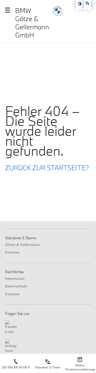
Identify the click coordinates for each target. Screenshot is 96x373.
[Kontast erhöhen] (79, 3)
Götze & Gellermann (22, 245)
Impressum (14, 278)
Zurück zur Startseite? (47, 167)
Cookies (12, 252)
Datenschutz (16, 286)
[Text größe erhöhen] (87, 3)
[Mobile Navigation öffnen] (7, 10)
